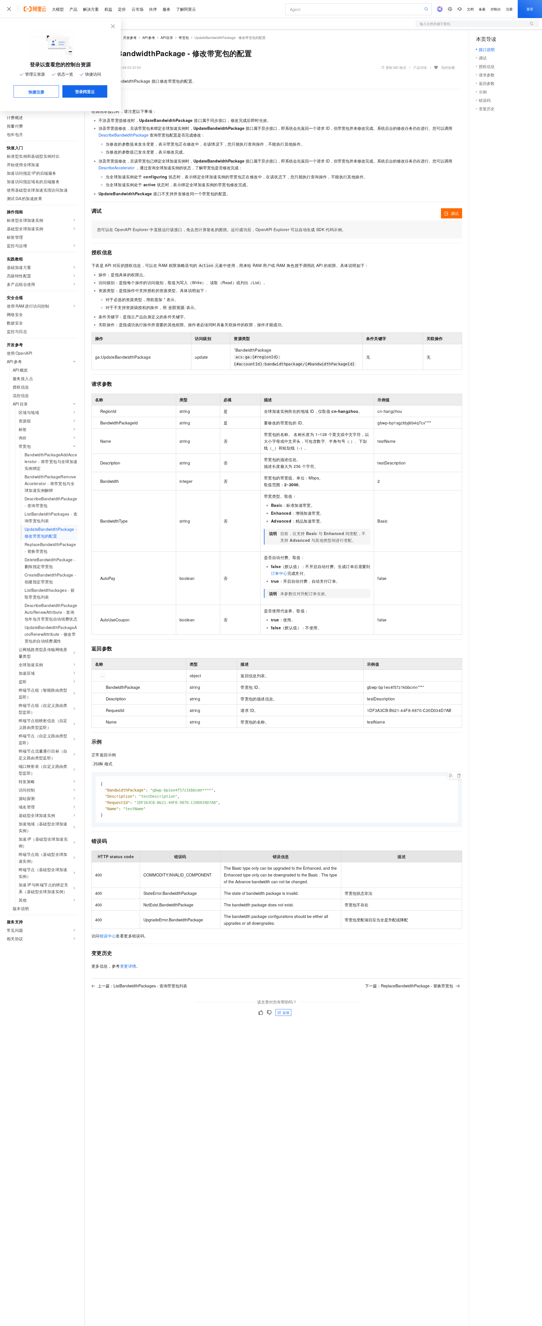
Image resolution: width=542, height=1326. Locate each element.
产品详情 (420, 67)
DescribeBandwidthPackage (123, 135)
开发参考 (130, 37)
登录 (529, 8)
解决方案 (91, 9)
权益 (108, 9)
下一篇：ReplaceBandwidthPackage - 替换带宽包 (409, 986)
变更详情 (128, 966)
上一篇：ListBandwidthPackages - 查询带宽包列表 (142, 986)
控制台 (496, 8)
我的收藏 (448, 67)
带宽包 (184, 37)
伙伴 (153, 9)
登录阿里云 (85, 91)
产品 (73, 9)
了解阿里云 (186, 9)
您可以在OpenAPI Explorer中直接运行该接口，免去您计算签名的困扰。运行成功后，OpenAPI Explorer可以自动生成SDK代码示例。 (221, 229)
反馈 (286, 1012)
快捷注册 (36, 92)
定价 (122, 9)
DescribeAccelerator (117, 167)
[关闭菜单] (9, 9)
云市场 (137, 9)
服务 (167, 9)
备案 (482, 8)
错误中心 (108, 936)
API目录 (167, 37)
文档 (470, 8)
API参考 (148, 37)
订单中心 (279, 573)
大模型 (58, 9)
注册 (509, 8)
